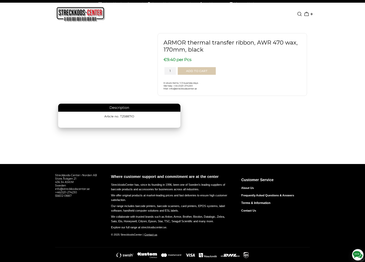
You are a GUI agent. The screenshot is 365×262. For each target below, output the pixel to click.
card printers (189, 206)
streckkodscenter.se (153, 227)
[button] (309, 14)
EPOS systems (208, 206)
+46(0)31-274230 (66, 192)
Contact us (150, 234)
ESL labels (171, 210)
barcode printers (145, 206)
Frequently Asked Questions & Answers (267, 195)
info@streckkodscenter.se (72, 189)
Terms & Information (256, 203)
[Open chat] (357, 254)
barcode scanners (168, 206)
